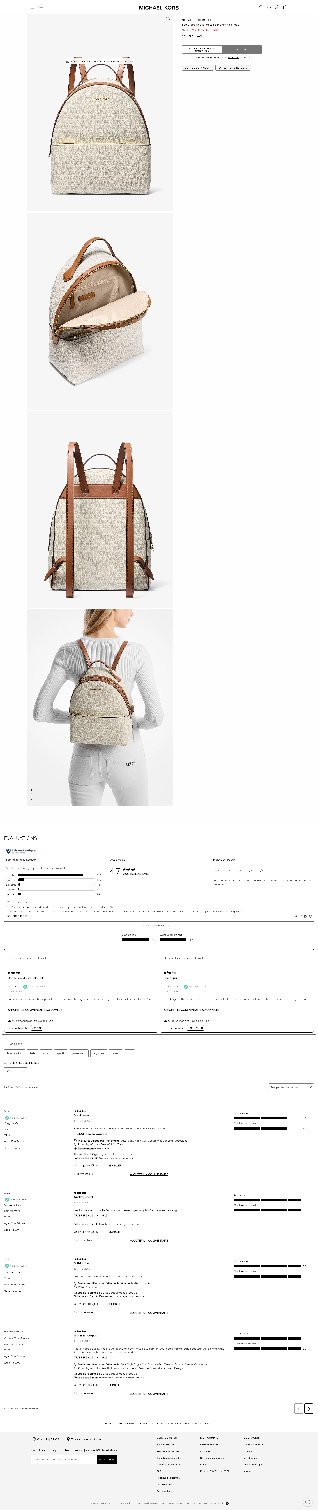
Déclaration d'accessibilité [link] (175, 1503)
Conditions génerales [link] (145, 1503)
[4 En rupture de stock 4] (31, 799)
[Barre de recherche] (261, 7)
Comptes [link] (205, 1451)
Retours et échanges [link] (168, 1451)
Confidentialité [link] (122, 1503)
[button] (307, 1502)
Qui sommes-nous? (254, 1444)
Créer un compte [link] (209, 1444)
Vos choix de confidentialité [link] (208, 1503)
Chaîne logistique (253, 1464)
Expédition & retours (233, 67)
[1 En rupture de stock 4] (31, 790)
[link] (205, 1464)
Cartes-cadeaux (165, 1484)
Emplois (248, 1451)
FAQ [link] (159, 1471)
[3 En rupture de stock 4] (31, 796)
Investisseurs (250, 1457)
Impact (247, 1471)
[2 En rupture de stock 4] (31, 793)
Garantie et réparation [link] (169, 1464)
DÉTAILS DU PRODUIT (198, 67)
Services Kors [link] (164, 1490)
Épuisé (242, 49)
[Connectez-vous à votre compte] (277, 7)
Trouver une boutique (86, 1439)
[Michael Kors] (159, 7)
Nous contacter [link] (165, 1444)
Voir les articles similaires (202, 49)
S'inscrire (107, 1459)
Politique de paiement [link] (169, 1477)
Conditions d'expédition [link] (169, 1457)
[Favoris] (269, 7)
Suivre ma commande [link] (212, 1457)
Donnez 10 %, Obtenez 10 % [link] (214, 1471)
